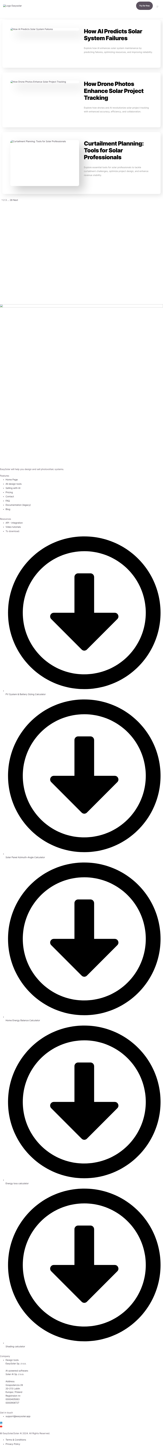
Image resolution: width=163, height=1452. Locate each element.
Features (10, 12)
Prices (8, 25)
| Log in (9, 39)
